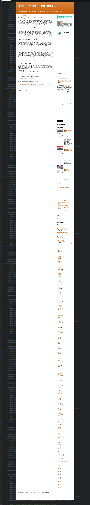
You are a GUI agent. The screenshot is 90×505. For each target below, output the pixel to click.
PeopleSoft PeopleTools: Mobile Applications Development (66, 168)
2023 (59, 448)
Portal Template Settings (62, 196)
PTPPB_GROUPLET (33, 30)
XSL (58, 438)
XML (58, 432)
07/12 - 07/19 (61, 457)
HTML (59, 326)
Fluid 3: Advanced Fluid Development (64, 76)
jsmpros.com (36, 81)
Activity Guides (60, 251)
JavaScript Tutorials (61, 184)
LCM (58, 339)
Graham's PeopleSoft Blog (62, 224)
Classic (59, 279)
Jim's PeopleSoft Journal (38, 6)
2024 (59, 447)
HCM (58, 321)
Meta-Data (59, 348)
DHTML (59, 296)
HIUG (58, 325)
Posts (59, 217)
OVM (58, 366)
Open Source (60, 361)
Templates (59, 412)
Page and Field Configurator (60, 368)
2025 (59, 445)
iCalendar (59, 327)
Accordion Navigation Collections (63, 212)
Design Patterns (60, 294)
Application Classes (59, 258)
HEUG (59, 323)
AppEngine (59, 256)
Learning (59, 341)
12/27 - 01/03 (61, 454)
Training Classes (60, 419)
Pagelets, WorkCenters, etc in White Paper (65, 192)
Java (58, 331)
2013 (59, 477)
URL (58, 421)
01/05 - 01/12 (61, 466)
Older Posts (51, 88)
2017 (59, 471)
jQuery (59, 337)
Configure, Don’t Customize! (62, 74)
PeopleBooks (60, 372)
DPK (58, 300)
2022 (59, 450)
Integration (59, 328)
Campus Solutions (59, 276)
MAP (58, 347)
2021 (59, 451)
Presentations (60, 385)
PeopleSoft (59, 376)
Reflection (59, 391)
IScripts (59, 330)
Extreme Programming (60, 312)
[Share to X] (39, 84)
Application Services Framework (59, 260)
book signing (60, 269)
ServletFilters (60, 405)
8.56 (58, 250)
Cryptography (60, 289)
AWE (58, 262)
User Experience (60, 422)
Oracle (59, 364)
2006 (59, 487)
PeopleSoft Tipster (61, 240)
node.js (59, 360)
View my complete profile (61, 27)
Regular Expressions (60, 393)
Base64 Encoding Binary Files (63, 210)
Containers (59, 288)
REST (59, 399)
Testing (59, 415)
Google (59, 320)
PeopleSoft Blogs (60, 186)
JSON (59, 338)
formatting (59, 318)
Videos (59, 424)
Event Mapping (60, 308)
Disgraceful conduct (59, 298)
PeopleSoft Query (59, 378)
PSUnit (59, 387)
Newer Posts (20, 88)
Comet (59, 280)
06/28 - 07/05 (61, 458)
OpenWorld (59, 362)
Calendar (59, 274)
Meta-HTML (59, 349)
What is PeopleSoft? (61, 237)
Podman (59, 382)
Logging (59, 344)
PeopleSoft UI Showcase (61, 241)
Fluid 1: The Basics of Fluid (62, 80)
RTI (58, 400)
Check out (29, 492)
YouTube (59, 439)
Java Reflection (60, 332)
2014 (59, 475)
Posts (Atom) (25, 90)
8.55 (58, 249)
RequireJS (59, 398)
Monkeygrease (60, 354)
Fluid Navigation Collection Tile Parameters (31, 18)
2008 (59, 484)
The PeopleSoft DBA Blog (62, 232)
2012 (59, 478)
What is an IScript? (61, 198)
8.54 (58, 247)
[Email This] (37, 84)
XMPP (59, 433)
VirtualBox (59, 426)
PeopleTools (31, 85)
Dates (59, 292)
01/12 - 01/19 (61, 465)
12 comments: (32, 84)
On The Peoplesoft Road (62, 228)
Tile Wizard (37, 85)
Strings (59, 409)
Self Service (60, 404)
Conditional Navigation (59, 283)
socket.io (59, 407)
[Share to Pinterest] (42, 84)
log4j (58, 343)
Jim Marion (66, 21)
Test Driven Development (60, 414)
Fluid (21, 85)
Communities (60, 281)
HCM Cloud (59, 322)
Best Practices (60, 265)
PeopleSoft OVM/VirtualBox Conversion (64, 187)
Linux (58, 342)
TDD (58, 410)
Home (36, 88)
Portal (34, 85)
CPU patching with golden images (63, 229)
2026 (59, 444)
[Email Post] (35, 84)
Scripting (59, 402)
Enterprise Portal (60, 306)
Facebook (59, 314)
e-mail (59, 302)
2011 (59, 480)
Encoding (59, 305)
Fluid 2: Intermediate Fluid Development (64, 81)
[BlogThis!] (38, 84)
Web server (59, 427)
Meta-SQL (59, 351)
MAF (58, 346)
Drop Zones (59, 301)
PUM (58, 390)
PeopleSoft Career (61, 236)
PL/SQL (59, 381)
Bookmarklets (60, 270)
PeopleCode (60, 373)
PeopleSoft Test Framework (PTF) (63, 78)
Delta (58, 293)
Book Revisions (60, 267)
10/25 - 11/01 (61, 455)
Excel (58, 310)
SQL (58, 408)
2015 (59, 474)
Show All (71, 243)
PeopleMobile (60, 375)
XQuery (59, 437)
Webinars (59, 428)
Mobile (59, 353)
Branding (59, 273)
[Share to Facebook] (41, 84)
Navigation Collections (26, 85)
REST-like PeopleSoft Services (63, 205)
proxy (58, 386)
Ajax (58, 255)
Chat (58, 277)
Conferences (60, 285)
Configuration (60, 287)
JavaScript (59, 334)
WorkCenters (60, 429)
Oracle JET (59, 365)
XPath (59, 436)
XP (58, 434)
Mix (58, 352)
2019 (59, 468)
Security (59, 403)
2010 (59, 481)
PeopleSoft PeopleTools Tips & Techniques (67, 130)
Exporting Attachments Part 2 (62, 200)
